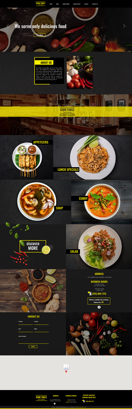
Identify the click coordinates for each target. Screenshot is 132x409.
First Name (20, 321)
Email (19, 328)
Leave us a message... (22, 336)
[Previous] (8, 26)
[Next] (124, 26)
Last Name (36, 321)
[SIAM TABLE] (99, 307)
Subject (35, 328)
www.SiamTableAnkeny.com (62, 407)
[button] (76, 4)
